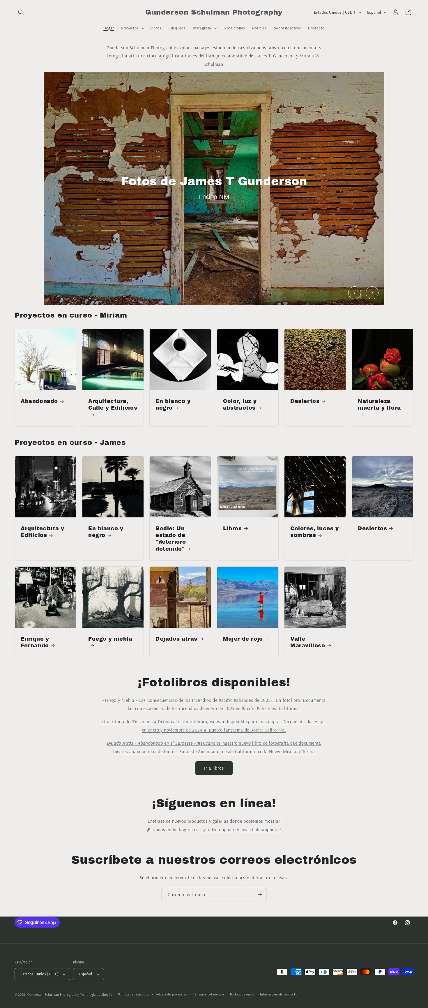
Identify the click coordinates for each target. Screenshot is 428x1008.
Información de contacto (278, 994)
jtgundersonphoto (218, 829)
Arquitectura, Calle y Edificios (112, 404)
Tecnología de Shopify (96, 995)
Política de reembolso (134, 994)
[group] (214, 188)
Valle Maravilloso (307, 642)
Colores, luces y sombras (314, 532)
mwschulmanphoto (259, 829)
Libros (232, 528)
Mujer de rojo (243, 639)
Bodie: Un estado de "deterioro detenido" (170, 539)
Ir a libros (214, 768)
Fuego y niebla (110, 639)
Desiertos (304, 401)
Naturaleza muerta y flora (379, 404)
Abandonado (39, 401)
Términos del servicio (208, 994)
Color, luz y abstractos (240, 404)
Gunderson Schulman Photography (53, 995)
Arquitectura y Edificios (42, 532)
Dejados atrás (176, 639)
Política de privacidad (171, 994)
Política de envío (242, 994)
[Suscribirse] (259, 894)
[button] (21, 12)
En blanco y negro (173, 404)
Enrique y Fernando (35, 642)
